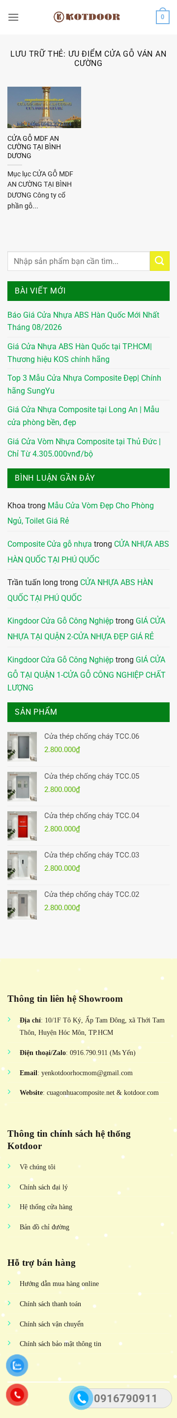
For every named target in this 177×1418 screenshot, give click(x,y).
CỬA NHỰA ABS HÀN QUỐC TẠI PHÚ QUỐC (88, 551)
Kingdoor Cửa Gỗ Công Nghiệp (60, 621)
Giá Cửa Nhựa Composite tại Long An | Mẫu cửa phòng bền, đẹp (83, 416)
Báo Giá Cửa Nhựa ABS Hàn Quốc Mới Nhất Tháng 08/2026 (83, 321)
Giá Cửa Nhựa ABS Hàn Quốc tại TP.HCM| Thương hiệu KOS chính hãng (79, 353)
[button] (13, 17)
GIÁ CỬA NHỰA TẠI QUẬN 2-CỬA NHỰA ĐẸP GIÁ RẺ (86, 628)
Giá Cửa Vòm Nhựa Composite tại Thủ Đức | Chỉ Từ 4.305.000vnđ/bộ (84, 448)
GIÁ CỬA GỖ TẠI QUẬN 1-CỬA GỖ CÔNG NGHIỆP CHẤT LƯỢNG (86, 674)
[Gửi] (160, 260)
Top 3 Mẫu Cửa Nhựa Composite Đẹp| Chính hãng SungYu (84, 384)
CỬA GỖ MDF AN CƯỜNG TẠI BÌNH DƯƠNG (34, 147)
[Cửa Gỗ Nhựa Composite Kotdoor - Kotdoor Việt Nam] (88, 17)
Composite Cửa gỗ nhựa (49, 544)
